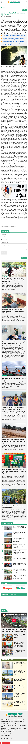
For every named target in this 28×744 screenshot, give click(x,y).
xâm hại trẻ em (5, 226)
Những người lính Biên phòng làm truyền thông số (19, 636)
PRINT (25, 9)
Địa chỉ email (4, 239)
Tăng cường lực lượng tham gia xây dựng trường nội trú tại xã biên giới (19, 571)
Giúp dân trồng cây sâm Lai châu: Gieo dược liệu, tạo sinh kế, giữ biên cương (14, 630)
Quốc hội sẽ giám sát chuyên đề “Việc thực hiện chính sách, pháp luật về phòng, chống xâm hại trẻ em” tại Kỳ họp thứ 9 (14, 43)
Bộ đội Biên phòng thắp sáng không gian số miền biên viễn (20, 652)
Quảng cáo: (6, 735)
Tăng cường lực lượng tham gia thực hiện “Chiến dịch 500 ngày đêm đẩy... (19, 546)
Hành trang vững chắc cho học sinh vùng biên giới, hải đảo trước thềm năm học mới (14, 471)
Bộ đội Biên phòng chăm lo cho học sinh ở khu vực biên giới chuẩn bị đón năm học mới (13, 280)
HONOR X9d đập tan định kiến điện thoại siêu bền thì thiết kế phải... (20, 664)
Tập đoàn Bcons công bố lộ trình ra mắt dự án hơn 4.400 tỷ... (19, 695)
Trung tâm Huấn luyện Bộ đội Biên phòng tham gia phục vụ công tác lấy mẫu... (19, 577)
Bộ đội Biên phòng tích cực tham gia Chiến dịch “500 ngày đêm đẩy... (19, 552)
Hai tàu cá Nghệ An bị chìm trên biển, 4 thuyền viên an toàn (14, 379)
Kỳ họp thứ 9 (12, 226)
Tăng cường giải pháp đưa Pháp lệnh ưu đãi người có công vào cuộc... (18, 540)
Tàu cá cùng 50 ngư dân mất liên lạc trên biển (19, 533)
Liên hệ (2, 736)
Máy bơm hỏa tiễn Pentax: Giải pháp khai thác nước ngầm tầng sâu (19, 672)
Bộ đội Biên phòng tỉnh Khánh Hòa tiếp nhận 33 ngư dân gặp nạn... (19, 565)
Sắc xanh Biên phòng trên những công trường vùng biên (19, 557)
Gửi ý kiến (24, 257)
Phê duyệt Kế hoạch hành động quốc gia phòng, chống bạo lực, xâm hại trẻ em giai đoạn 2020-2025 (14, 39)
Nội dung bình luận (5, 245)
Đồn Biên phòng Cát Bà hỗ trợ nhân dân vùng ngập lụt (12, 506)
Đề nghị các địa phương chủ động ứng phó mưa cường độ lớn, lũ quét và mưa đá (13, 441)
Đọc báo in (5, 583)
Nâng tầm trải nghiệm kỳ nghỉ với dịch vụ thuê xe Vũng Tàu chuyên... (20, 679)
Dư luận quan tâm (7, 523)
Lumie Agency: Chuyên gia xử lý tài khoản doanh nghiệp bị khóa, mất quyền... (19, 703)
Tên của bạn (3, 234)
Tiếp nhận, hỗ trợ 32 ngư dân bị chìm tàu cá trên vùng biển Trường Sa (13, 408)
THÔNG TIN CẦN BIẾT (7, 659)
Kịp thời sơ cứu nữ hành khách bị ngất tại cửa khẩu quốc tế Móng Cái (13, 342)
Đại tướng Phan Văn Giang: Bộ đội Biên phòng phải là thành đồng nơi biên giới (19, 644)
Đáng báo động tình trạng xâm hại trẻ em (13, 14)
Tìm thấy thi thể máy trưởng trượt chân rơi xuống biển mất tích (19, 528)
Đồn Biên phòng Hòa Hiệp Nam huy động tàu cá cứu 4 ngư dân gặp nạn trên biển (13, 311)
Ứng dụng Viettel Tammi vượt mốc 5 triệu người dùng (20, 687)
